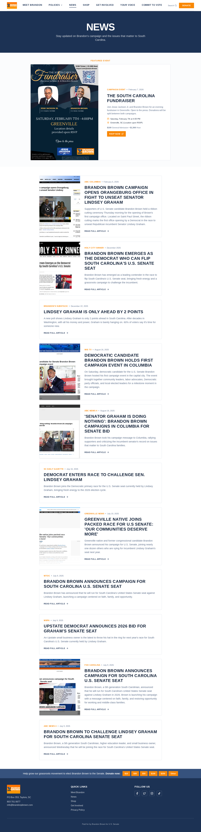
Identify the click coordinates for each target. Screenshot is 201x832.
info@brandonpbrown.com (20, 805)
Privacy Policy (78, 810)
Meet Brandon (32, 5)
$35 (135, 773)
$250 (163, 773)
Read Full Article (95, 231)
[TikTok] (159, 793)
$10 (126, 773)
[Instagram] (152, 793)
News (72, 5)
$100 (153, 773)
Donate (186, 5)
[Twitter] (144, 793)
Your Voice (127, 5)
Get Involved (105, 5)
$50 (143, 773)
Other (173, 773)
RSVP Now (114, 134)
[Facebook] (137, 793)
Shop (86, 5)
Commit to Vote (152, 5)
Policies (54, 5)
